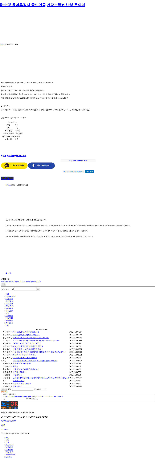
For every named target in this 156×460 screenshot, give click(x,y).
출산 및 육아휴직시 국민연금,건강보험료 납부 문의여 (34, 361)
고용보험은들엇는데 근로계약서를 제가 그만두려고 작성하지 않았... (40, 378)
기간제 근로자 (18, 381)
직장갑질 (9, 311)
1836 (41, 396)
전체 (7, 294)
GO (33, 399)
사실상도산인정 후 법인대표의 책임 (27, 346)
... (9, 396)
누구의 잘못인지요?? (21, 384)
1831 (21, 396)
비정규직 (9, 308)
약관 (3, 425)
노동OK (8, 457)
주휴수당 (16, 386)
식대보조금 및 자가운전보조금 (25, 332)
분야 (7, 438)
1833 (29, 396)
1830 (17, 396)
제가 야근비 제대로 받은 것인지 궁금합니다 (30, 338)
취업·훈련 (9, 452)
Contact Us (5, 429)
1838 (50, 396)
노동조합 (9, 320)
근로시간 (9, 304)
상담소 (8, 185)
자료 (7, 442)
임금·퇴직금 (10, 296)
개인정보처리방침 (8, 421)
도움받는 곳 (10, 454)
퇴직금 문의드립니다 (21, 363)
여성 (7, 313)
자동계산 (9, 447)
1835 (37, 396)
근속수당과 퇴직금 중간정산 (24, 358)
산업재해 (9, 318)
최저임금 (9, 323)
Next (60, 396)
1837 (45, 396)
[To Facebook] (41, 168)
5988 (55, 396)
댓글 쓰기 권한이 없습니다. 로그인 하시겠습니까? (21, 281)
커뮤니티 (9, 450)
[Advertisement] (78, 26)
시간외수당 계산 (19, 372)
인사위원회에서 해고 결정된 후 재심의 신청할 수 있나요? (36, 341)
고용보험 (9, 316)
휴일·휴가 (9, 306)
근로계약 (9, 299)
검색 (38, 289)
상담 (7, 440)
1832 (25, 396)
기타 (7, 325)
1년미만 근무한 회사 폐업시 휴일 (26, 343)
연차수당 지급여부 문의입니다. (25, 369)
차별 (14, 366)
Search (4, 389)
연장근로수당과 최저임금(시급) (25, 335)
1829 (13, 396)
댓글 (9, 273)
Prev (5, 396)
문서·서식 (9, 445)
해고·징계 (9, 301)
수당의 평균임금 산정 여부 (23, 355)
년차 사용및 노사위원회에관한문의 (27, 349)
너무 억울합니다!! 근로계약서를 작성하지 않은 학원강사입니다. (38, 352)
